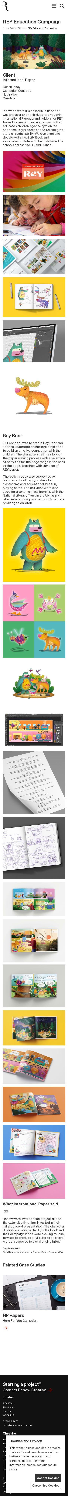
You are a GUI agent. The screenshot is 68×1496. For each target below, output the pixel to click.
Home (6, 28)
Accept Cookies (48, 1478)
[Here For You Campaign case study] (34, 1328)
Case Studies (19, 28)
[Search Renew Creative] (62, 6)
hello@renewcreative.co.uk (17, 1425)
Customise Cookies (45, 1485)
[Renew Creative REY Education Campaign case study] (34, 1292)
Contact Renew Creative (24, 1390)
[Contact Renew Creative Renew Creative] (50, 1390)
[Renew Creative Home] (7, 5)
